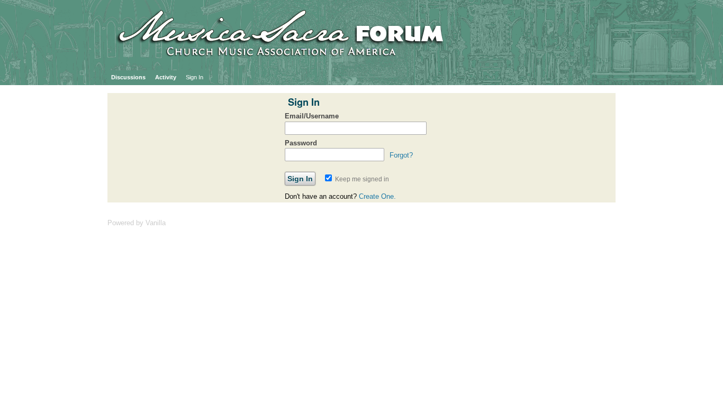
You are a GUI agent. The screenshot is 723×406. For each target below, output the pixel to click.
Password (301, 143)
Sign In (194, 77)
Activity (165, 77)
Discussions (128, 77)
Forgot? (401, 155)
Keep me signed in (361, 179)
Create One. (377, 196)
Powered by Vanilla (136, 223)
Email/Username (312, 116)
